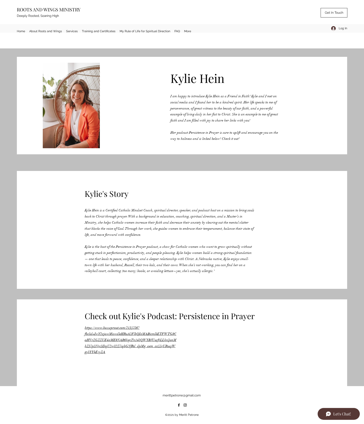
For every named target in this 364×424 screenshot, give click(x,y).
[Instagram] (185, 405)
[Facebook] (179, 405)
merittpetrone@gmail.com (182, 395)
